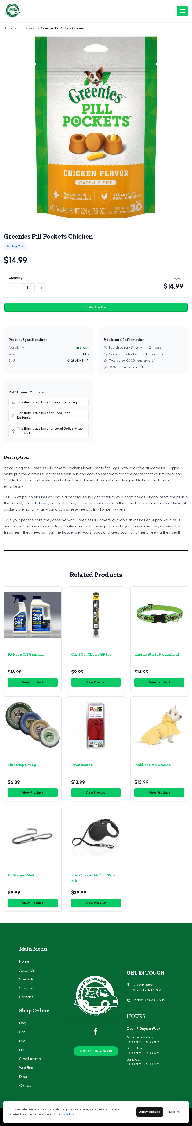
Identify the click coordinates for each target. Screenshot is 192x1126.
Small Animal (30, 1059)
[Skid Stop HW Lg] (32, 725)
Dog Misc (18, 246)
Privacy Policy (64, 1114)
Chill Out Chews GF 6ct (91, 654)
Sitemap (26, 988)
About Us (27, 970)
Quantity (15, 278)
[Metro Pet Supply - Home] (89, 11)
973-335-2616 (154, 1000)
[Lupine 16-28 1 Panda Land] (159, 615)
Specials (26, 979)
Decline (174, 1112)
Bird (22, 1041)
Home (8, 28)
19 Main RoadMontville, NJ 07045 (148, 987)
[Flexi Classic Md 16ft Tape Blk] (96, 836)
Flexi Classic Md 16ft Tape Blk (93, 878)
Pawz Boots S (82, 764)
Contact (26, 997)
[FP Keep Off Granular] (32, 615)
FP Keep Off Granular (26, 654)
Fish (22, 1050)
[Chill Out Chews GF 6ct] (96, 615)
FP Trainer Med (21, 875)
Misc (32, 28)
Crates (25, 1085)
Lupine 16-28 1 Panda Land (156, 654)
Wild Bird (26, 1067)
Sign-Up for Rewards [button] (96, 1051)
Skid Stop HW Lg (22, 764)
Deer (23, 1076)
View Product (32, 682)
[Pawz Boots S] (96, 725)
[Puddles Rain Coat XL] (159, 725)
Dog (21, 28)
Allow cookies (149, 1112)
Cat (22, 1032)
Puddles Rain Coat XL (152, 764)
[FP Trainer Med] (32, 836)
